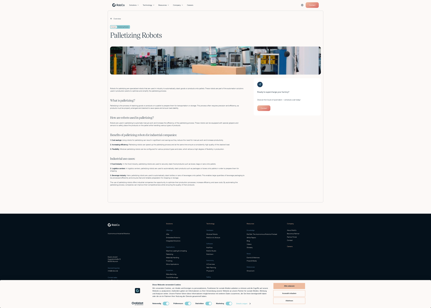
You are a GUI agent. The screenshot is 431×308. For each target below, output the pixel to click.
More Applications (172, 264)
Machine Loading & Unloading (176, 251)
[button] (134, 5)
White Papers (251, 238)
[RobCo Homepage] (114, 225)
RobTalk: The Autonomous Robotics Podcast (262, 234)
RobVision (209, 254)
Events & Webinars (253, 258)
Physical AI (210, 271)
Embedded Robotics (173, 238)
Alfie (167, 234)
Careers (190, 5)
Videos (249, 244)
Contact (290, 240)
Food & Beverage (172, 277)
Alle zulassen (289, 286)
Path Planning (211, 268)
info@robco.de (113, 271)
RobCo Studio (211, 251)
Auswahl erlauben (289, 293)
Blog (248, 241)
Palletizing (169, 254)
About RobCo (291, 230)
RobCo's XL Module (213, 238)
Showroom (250, 271)
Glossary (250, 247)
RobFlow (209, 248)
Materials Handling (172, 258)
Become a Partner (293, 234)
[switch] (188, 303)
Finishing (169, 261)
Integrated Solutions (173, 241)
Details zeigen (241, 304)
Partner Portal (292, 237)
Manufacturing (171, 274)
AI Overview (210, 264)
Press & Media (252, 261)
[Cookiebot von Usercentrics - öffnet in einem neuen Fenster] (137, 303)
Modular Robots (212, 234)
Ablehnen (289, 301)
